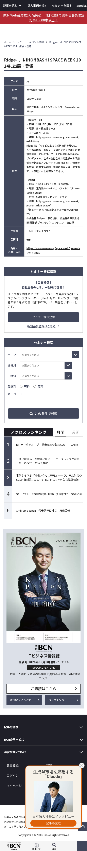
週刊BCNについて (20, 700)
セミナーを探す (62, 5)
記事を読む (10, 5)
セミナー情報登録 (43, 317)
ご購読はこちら (43, 688)
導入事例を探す (37, 5)
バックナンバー (57, 700)
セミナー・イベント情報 (30, 42)
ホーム (7, 42)
